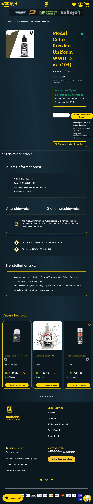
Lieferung (52, 418)
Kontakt (51, 412)
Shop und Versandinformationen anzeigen (82, 136)
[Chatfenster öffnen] (87, 498)
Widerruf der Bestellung (61, 459)
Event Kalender (54, 430)
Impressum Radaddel (16, 470)
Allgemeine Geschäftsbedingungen (22, 458)
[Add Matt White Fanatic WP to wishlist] (28, 325)
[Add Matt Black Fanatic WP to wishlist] (89, 325)
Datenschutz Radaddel (16, 464)
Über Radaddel (12, 452)
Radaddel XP (54, 436)
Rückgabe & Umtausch (58, 424)
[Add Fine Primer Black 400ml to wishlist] (59, 325)
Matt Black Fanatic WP (75, 356)
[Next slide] (82, 12)
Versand (64, 80)
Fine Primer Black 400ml (45, 356)
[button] (87, 4)
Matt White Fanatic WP (14, 356)
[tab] (40, 396)
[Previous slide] (11, 12)
